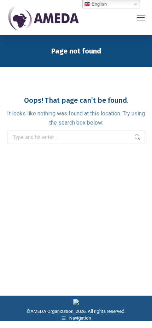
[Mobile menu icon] (140, 17)
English (98, 4)
